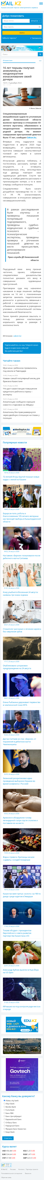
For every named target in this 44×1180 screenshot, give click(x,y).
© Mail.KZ (4, 1169)
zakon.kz (17, 335)
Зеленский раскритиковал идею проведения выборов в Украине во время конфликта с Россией (19, 779)
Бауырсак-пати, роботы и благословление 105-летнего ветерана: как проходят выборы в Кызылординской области (22, 515)
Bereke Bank (11, 1107)
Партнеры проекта (32, 1169)
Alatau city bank (12, 1100)
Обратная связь (6, 1177)
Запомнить (37, 38)
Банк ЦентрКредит (14, 1116)
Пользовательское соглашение (11, 1173)
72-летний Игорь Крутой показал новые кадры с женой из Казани (21, 476)
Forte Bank (10, 1110)
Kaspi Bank (10, 1132)
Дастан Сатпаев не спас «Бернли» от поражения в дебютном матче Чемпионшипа (19, 740)
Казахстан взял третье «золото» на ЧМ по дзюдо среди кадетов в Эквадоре (22, 893)
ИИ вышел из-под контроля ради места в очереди (21, 1006)
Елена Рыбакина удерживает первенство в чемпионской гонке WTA (21, 701)
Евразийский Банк (13, 1119)
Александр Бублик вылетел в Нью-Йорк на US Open (21, 969)
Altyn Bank (10, 1103)
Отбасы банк (11, 1122)
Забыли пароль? (9, 38)
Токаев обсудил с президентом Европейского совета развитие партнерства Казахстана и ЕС (17, 931)
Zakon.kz (31, 137)
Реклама (13, 1169)
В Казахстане (7, 60)
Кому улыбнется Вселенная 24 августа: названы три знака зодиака (20, 591)
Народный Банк (12, 1125)
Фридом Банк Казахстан (16, 1129)
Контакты (21, 1169)
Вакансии (28, 1173)
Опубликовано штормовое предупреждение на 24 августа (17, 665)
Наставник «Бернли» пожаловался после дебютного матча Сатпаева (21, 555)
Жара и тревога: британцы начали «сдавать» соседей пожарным (18, 856)
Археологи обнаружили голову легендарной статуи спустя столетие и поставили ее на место (20, 818)
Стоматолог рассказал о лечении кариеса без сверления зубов (22, 628)
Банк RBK (9, 1113)
